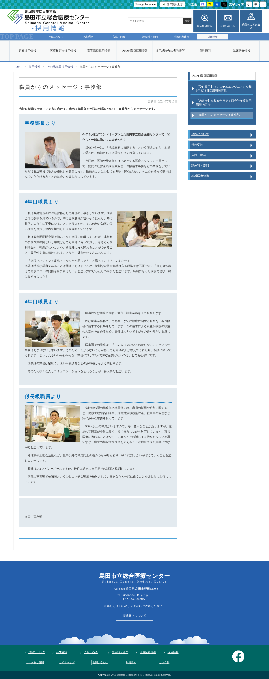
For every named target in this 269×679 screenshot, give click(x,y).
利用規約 (131, 662)
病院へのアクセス (251, 26)
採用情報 (34, 66)
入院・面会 (119, 36)
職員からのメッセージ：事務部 (219, 114)
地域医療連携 (181, 36)
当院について (56, 36)
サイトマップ (66, 662)
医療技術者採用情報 (63, 50)
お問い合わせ (228, 26)
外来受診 (88, 36)
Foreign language (145, 4)
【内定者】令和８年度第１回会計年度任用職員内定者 (224, 102)
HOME (18, 66)
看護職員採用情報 (99, 50)
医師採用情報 (27, 50)
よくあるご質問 (35, 662)
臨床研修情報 (204, 26)
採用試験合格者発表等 (170, 50)
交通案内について (134, 615)
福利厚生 (206, 50)
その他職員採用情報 (134, 50)
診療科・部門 (150, 36)
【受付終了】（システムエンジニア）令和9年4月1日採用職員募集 (224, 88)
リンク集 (164, 662)
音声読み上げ (174, 4)
